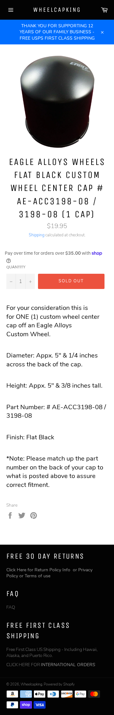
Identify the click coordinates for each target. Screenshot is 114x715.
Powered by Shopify (59, 684)
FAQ (10, 607)
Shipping (36, 235)
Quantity (15, 267)
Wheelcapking (57, 9)
